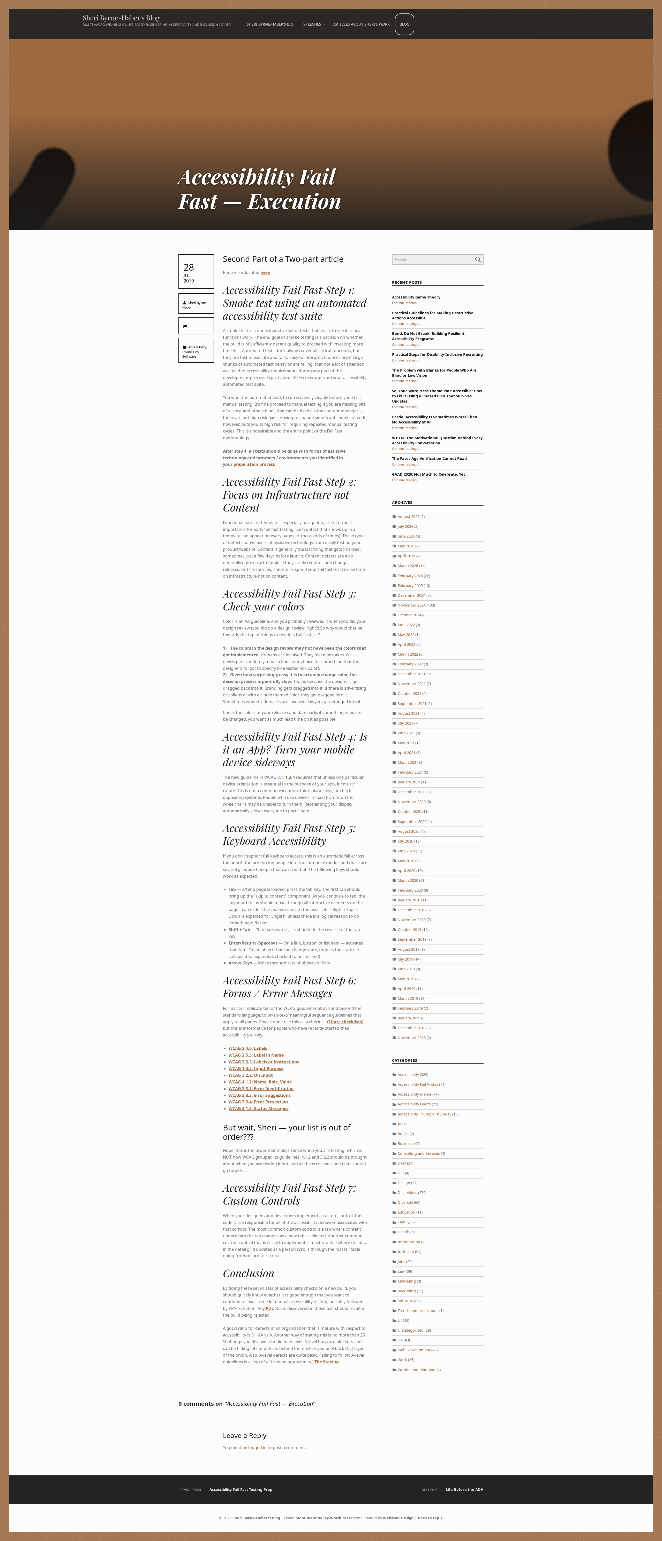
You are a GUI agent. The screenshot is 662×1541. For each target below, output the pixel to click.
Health (403, 1231)
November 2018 (412, 1037)
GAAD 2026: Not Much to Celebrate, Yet (428, 474)
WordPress (340, 1517)
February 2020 (410, 890)
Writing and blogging (416, 1369)
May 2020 (406, 860)
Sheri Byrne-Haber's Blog (121, 17)
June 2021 (406, 732)
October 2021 (409, 693)
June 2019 (406, 968)
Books (403, 1133)
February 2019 (410, 1008)
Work (402, 1359)
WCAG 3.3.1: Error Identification (261, 1088)
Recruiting (407, 1290)
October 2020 (409, 811)
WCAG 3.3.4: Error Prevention (258, 1102)
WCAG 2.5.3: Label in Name (256, 1055)
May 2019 (406, 978)
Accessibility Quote (414, 1104)
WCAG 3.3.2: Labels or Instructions (264, 1062)
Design (404, 1182)
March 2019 (408, 998)
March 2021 (408, 762)
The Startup (326, 1362)
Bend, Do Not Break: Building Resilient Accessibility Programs (428, 336)
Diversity (405, 1202)
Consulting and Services (419, 1153)
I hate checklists (345, 1022)
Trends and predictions (418, 1310)
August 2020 (408, 831)
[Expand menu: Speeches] (323, 24)
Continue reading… (405, 303)
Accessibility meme (414, 1094)
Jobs (401, 1261)
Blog (404, 24)
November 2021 (412, 683)
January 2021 (409, 782)
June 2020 (406, 850)
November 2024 (412, 605)
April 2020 (406, 870)
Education (406, 1212)
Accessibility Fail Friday (418, 1084)
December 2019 (411, 909)
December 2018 (411, 1027)
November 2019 (412, 919)
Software (189, 356)
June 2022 (406, 624)
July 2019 (405, 959)
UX (400, 1340)
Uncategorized (411, 1330)
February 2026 (410, 575)
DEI (401, 1172)
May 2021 (406, 742)
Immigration (409, 1241)
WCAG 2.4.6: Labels (248, 1048)
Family (403, 1222)
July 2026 (405, 526)
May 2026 (406, 546)
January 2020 (409, 900)
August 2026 (408, 516)
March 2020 (408, 880)
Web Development (414, 1349)
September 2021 (412, 703)
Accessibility (197, 347)
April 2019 (406, 988)
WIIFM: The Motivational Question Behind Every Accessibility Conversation (437, 440)
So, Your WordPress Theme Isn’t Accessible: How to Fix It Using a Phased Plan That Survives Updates (437, 396)
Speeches (312, 24)
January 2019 (409, 1018)
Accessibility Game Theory (416, 297)
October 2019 (409, 929)
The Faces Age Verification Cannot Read (429, 458)
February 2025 (410, 585)
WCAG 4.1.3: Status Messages (258, 1108)
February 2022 (410, 664)
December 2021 (411, 673)
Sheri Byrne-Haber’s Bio (270, 24)
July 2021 (405, 723)
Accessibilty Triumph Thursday (424, 1114)
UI (400, 1320)
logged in (257, 1447)
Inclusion (406, 1251)
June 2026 (406, 536)
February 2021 (410, 772)
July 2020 (405, 841)
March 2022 (408, 654)
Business (405, 1143)
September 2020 (412, 821)
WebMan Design (398, 1517)
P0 (269, 1308)
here (265, 272)
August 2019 (408, 949)
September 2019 (412, 939)
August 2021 (408, 713)
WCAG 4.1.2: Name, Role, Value (260, 1082)
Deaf (402, 1163)
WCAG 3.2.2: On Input (251, 1075)
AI (399, 1123)
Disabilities (190, 351)
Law (401, 1271)
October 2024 (409, 614)
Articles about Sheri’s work (361, 24)
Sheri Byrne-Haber (194, 305)
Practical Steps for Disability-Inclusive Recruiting (437, 354)
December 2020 (411, 791)
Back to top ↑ (430, 1517)
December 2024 (411, 595)
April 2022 (406, 644)
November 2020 (412, 801)
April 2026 (406, 555)
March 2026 (408, 565)
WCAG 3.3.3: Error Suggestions (260, 1095)
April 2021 (406, 752)
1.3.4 (290, 777)
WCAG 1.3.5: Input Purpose (256, 1068)
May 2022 (406, 634)
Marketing (407, 1281)
